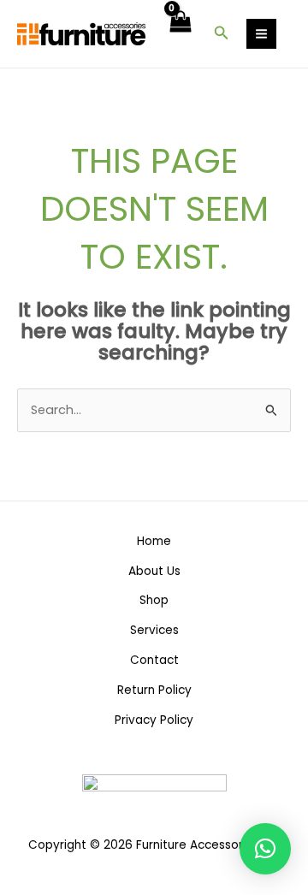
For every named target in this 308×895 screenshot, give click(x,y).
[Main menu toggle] (261, 34)
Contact (154, 660)
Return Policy (154, 690)
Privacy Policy (154, 720)
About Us (154, 571)
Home (154, 541)
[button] (221, 34)
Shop (154, 600)
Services (154, 630)
